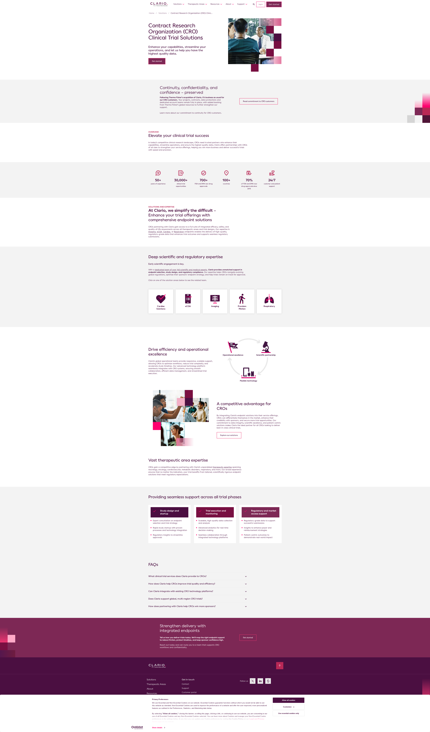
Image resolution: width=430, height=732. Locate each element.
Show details (157, 728)
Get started (274, 4)
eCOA (159, 232)
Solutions (177, 4)
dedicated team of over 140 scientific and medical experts (181, 270)
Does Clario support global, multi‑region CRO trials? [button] (175, 598)
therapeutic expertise (222, 467)
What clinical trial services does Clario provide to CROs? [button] (177, 576)
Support (241, 4)
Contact (185, 684)
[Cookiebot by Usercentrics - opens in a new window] (137, 727)
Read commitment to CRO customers (258, 101)
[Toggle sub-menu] (183, 4)
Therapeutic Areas (196, 4)
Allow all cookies (288, 700)
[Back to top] (279, 665)
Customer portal (189, 692)
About (228, 4)
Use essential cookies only (288, 713)
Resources (215, 4)
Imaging (152, 232)
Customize (287, 707)
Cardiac (166, 232)
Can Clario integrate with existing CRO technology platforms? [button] (180, 591)
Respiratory (179, 232)
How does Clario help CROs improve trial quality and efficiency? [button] (181, 583)
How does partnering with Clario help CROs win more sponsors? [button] (182, 606)
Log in (261, 4)
